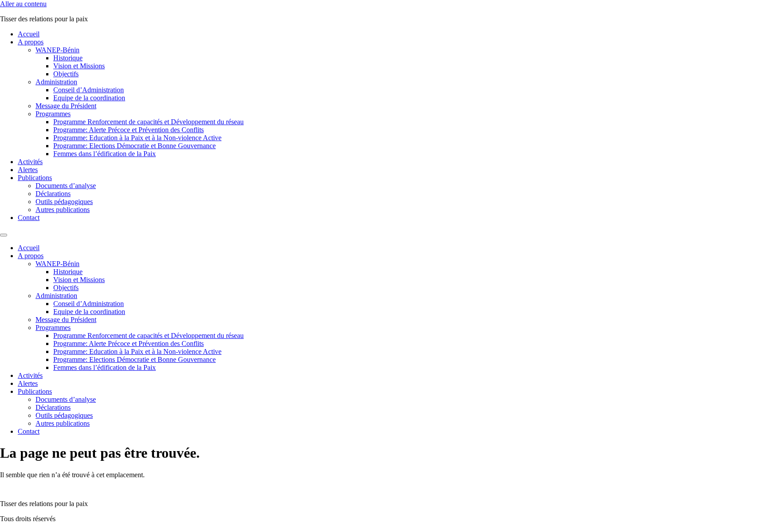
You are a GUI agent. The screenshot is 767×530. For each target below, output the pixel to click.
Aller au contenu (23, 4)
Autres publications (63, 209)
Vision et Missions (79, 66)
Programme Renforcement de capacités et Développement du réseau (148, 122)
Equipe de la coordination (89, 98)
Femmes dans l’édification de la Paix (104, 153)
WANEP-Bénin (57, 50)
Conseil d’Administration (88, 90)
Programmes (53, 114)
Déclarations (53, 193)
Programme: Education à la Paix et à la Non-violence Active (137, 137)
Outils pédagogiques (64, 201)
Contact (29, 217)
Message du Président (66, 106)
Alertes (28, 169)
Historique (68, 58)
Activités (30, 161)
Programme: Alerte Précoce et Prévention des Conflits (128, 129)
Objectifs (66, 74)
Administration (56, 82)
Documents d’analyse (66, 185)
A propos (30, 42)
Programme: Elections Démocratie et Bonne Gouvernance (134, 145)
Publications (35, 177)
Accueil (29, 34)
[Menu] (3, 235)
